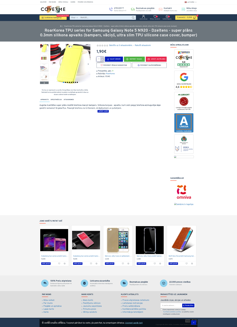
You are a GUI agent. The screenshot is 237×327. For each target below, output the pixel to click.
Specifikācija (56, 100)
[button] (52, 64)
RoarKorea (110, 74)
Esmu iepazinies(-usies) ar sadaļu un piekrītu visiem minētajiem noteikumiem (178, 312)
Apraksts (44, 100)
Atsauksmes (69, 100)
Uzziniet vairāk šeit (134, 323)
